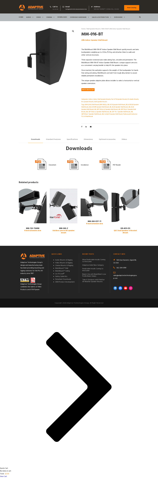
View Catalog (131, 8)
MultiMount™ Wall (61, 268)
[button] (73, 31)
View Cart (3, 476)
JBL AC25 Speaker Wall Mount (119, 107)
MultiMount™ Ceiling (62, 271)
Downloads (62, 17)
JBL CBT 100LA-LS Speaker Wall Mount (106, 109)
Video (38, 17)
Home (21, 17)
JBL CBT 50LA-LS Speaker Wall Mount (97, 112)
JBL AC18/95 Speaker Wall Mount (99, 107)
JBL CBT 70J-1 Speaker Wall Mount (119, 112)
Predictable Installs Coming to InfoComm (92, 269)
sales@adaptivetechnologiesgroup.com (76, 9)
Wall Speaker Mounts (93, 29)
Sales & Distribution (100, 17)
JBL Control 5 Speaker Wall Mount (112, 114)
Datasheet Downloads (63, 279)
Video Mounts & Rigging (63, 263)
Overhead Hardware (78, 17)
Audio (28, 17)
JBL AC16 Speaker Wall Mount (116, 105)
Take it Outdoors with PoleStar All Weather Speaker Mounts (93, 280)
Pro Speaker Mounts (87, 102)
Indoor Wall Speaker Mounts (101, 99)
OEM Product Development (65, 282)
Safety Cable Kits (61, 276)
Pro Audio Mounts (133, 99)
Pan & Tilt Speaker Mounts (119, 99)
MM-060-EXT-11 (94, 222)
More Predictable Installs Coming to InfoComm (93, 260)
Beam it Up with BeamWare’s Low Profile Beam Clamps (94, 275)
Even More (118, 17)
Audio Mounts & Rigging (63, 260)
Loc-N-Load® (59, 273)
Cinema (49, 17)
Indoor (91, 99)
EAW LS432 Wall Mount (92, 105)
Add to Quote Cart (88, 90)
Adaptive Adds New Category (93, 265)
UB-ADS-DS (125, 230)
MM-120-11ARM (32, 229)
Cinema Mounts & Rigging (64, 265)
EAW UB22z (103, 105)
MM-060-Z (63, 230)
